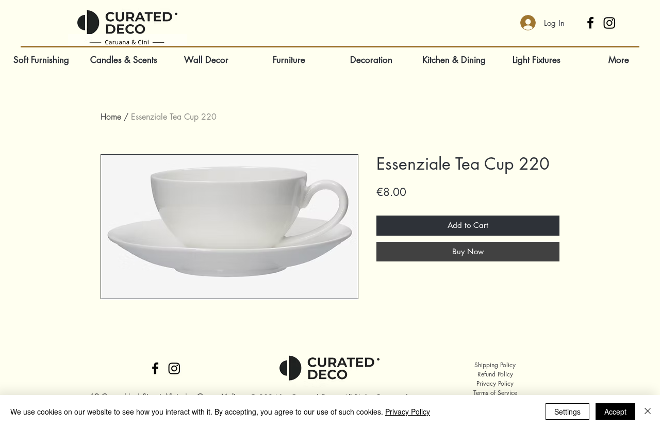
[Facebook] (590, 22)
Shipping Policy (495, 364)
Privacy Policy (495, 383)
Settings (567, 411)
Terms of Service (495, 392)
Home (111, 116)
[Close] (647, 411)
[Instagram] (609, 22)
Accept (615, 411)
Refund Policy (495, 374)
